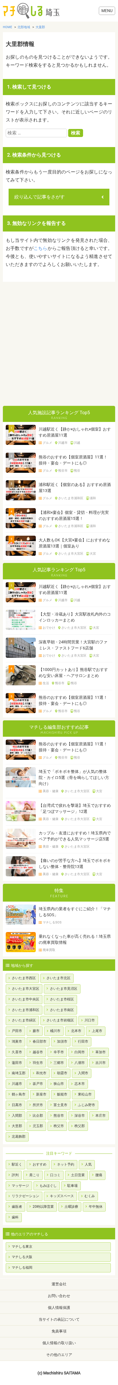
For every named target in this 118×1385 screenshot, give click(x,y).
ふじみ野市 (86, 1105)
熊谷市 (63, 470)
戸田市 (17, 1031)
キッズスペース (62, 1196)
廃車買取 (49, 950)
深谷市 (79, 1116)
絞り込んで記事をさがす (39, 197)
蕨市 (36, 1031)
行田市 (83, 1041)
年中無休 (96, 1207)
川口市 (89, 1020)
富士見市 (60, 1105)
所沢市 (38, 1105)
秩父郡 (79, 1126)
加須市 (62, 1041)
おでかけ (49, 628)
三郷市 (59, 1063)
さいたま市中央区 (25, 999)
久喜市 (17, 1052)
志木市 (79, 1084)
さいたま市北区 (58, 978)
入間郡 (17, 1116)
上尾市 (97, 1031)
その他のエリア (59, 1355)
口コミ (55, 1175)
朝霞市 (62, 1073)
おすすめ (39, 1164)
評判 (15, 1175)
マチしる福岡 (22, 1268)
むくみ (89, 1196)
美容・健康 (50, 791)
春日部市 (39, 1041)
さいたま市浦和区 (70, 498)
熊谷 (77, 470)
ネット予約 (65, 1164)
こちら (41, 248)
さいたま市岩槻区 (60, 1020)
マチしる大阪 (22, 1257)
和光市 (41, 1073)
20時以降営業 (43, 1207)
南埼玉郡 (18, 1073)
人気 (88, 1164)
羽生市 (38, 1063)
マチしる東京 (22, 1247)
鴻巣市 (17, 1041)
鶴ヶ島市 (18, 1094)
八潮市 (79, 1063)
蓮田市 (17, 1063)
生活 (46, 683)
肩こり (34, 1175)
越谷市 (38, 1052)
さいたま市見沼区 (63, 989)
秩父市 (59, 1126)
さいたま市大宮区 (70, 553)
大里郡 (17, 1126)
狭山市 (59, 1084)
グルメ (47, 443)
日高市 (17, 1105)
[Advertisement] (59, 344)
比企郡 (38, 1116)
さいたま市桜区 (62, 999)
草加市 (100, 1052)
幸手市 (59, 1052)
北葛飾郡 (18, 1137)
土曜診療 (71, 1207)
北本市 (76, 1031)
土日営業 (78, 1175)
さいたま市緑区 (24, 1020)
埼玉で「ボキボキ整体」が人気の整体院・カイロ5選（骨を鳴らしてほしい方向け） (74, 777)
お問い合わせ (59, 1296)
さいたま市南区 (62, 1010)
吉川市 (100, 1063)
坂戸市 (38, 1084)
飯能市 (62, 1094)
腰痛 (98, 1175)
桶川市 (55, 1031)
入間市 (83, 1073)
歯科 (15, 1217)
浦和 (93, 498)
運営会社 (59, 1284)
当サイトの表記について (59, 1319)
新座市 (41, 1094)
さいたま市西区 (24, 978)
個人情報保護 (59, 1307)
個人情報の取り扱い (59, 1343)
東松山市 (85, 1094)
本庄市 (100, 1116)
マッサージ (20, 1186)
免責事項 (59, 1331)
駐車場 (72, 1186)
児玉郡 (38, 1126)
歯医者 (17, 1207)
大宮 (93, 553)
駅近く (17, 1164)
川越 (77, 443)
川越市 (63, 443)
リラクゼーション (25, 1196)
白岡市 (79, 1052)
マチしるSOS (52, 922)
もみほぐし (48, 1186)
